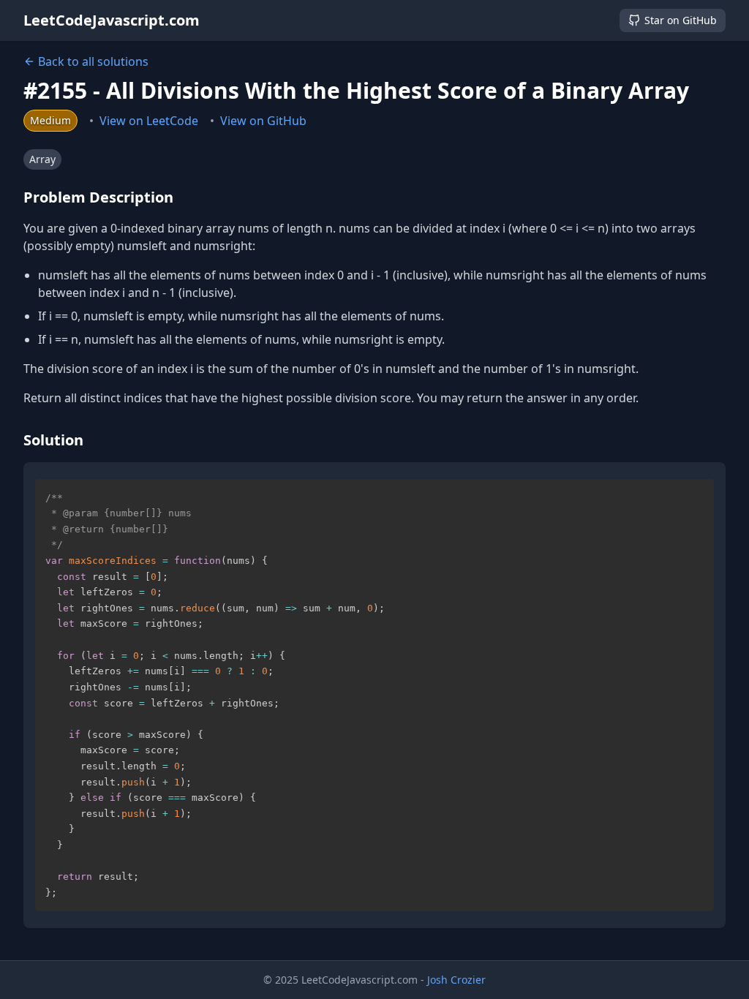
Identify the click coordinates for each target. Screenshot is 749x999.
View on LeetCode (148, 121)
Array (42, 159)
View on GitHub (263, 121)
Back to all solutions (93, 61)
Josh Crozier (456, 980)
